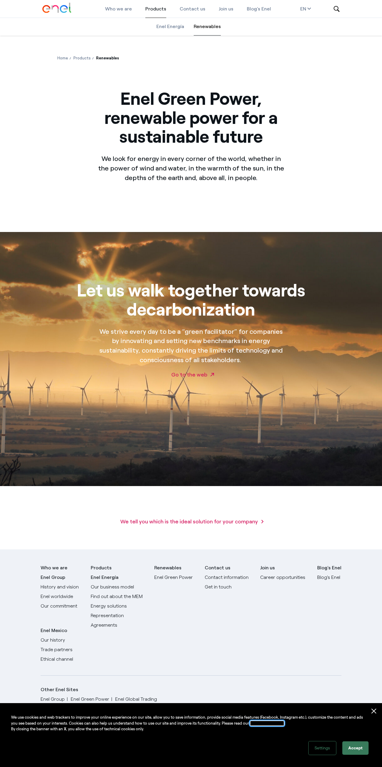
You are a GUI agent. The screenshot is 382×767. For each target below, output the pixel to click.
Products (155, 9)
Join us (226, 9)
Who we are (118, 9)
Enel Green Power (173, 577)
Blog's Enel (259, 9)
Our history (53, 640)
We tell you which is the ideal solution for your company (189, 521)
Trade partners (57, 649)
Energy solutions (109, 606)
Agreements (104, 625)
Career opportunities (282, 577)
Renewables (207, 26)
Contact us (192, 9)
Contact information (227, 577)
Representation (107, 615)
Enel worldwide (57, 596)
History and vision (60, 587)
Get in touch (218, 587)
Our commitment (59, 606)
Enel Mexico (54, 630)
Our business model (112, 587)
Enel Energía (170, 26)
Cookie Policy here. (267, 723)
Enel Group (53, 577)
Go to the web (189, 374)
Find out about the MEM (117, 596)
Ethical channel (57, 659)
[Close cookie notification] (374, 711)
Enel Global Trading (136, 699)
